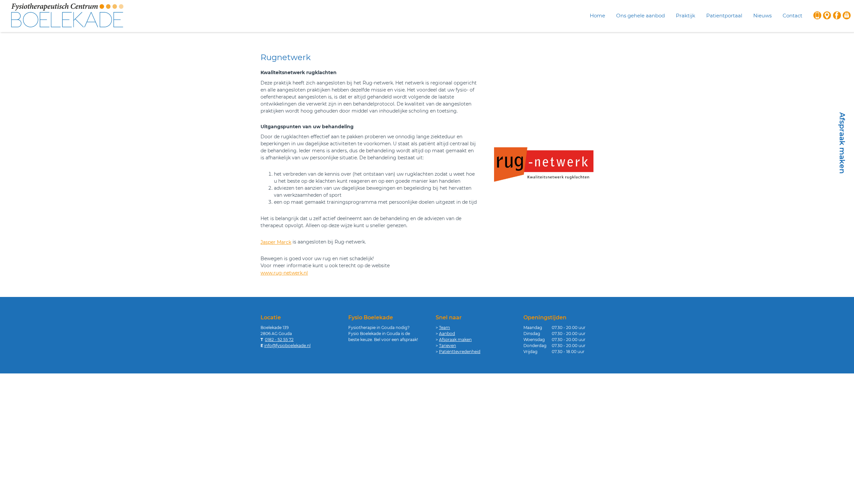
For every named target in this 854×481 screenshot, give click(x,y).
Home (597, 15)
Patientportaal (724, 15)
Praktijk (685, 15)
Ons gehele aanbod (640, 15)
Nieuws (762, 15)
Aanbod (447, 333)
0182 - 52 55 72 (279, 339)
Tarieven (447, 345)
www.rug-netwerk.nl (284, 273)
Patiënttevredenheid (459, 351)
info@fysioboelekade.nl (287, 345)
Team (444, 327)
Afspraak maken (455, 339)
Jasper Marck (276, 242)
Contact (792, 15)
